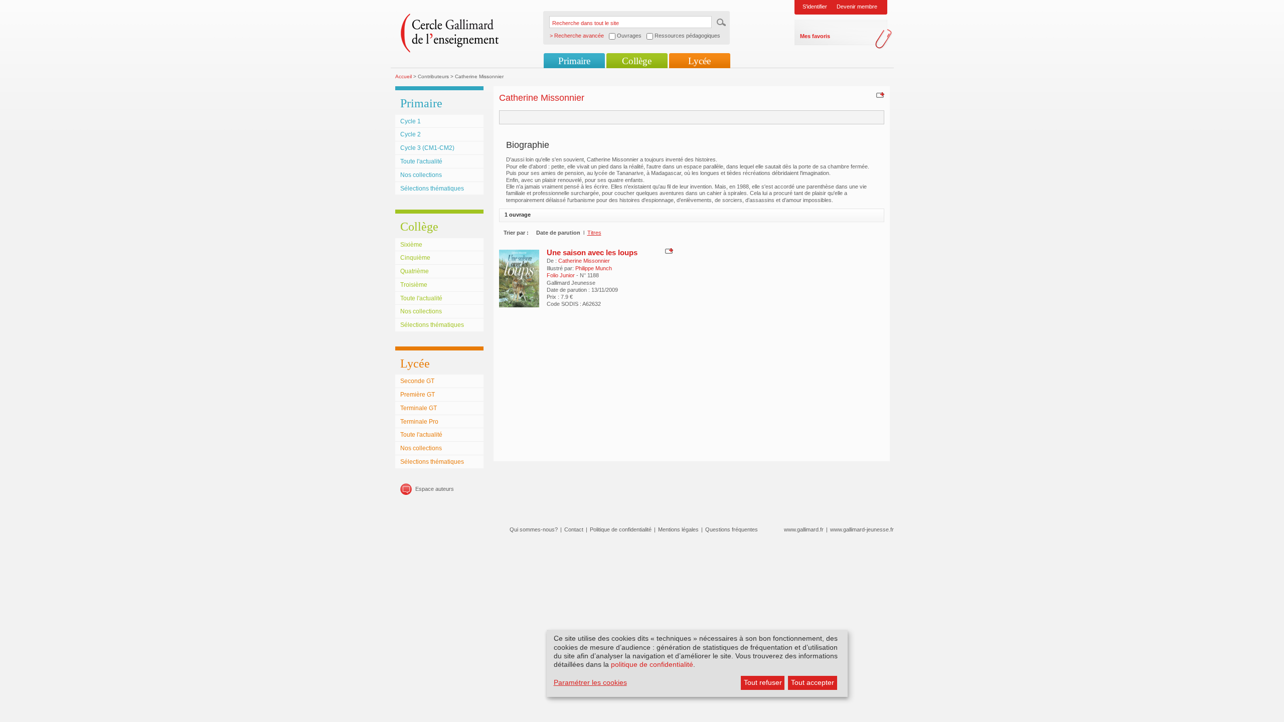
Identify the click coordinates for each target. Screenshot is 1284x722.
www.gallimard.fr (804, 529)
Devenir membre (857, 7)
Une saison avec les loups (592, 252)
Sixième (411, 244)
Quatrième (414, 271)
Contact (573, 529)
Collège (637, 61)
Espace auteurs (434, 489)
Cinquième (415, 257)
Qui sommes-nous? (534, 529)
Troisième (413, 284)
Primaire (574, 61)
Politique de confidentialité (621, 529)
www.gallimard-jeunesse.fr (862, 529)
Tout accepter (812, 682)
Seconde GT (417, 381)
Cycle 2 (410, 134)
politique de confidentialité (652, 664)
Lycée (699, 61)
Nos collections (421, 174)
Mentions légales (678, 529)
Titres (594, 233)
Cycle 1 (410, 121)
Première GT (417, 394)
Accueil (403, 76)
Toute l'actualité (421, 161)
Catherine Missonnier (584, 261)
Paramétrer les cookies (590, 682)
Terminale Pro (419, 421)
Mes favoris (815, 36)
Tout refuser (763, 682)
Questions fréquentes (731, 529)
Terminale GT (418, 408)
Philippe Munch (593, 268)
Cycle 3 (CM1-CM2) (427, 147)
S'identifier (814, 7)
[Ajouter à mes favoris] (879, 95)
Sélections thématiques (432, 188)
